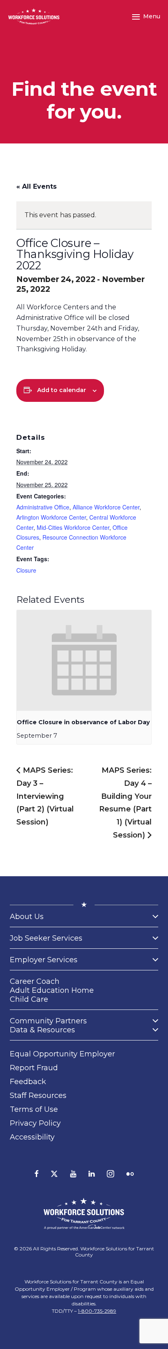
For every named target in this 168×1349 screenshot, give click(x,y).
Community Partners (48, 1020)
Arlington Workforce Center (51, 517)
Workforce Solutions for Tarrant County (114, 1251)
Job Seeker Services (46, 938)
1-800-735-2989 (97, 1311)
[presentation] (84, 660)
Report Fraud (34, 1067)
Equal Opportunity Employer (62, 1053)
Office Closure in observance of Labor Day (83, 722)
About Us (27, 916)
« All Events (36, 186)
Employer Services (43, 959)
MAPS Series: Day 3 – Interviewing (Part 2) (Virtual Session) (45, 796)
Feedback (28, 1081)
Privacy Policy (35, 1123)
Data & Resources (42, 1029)
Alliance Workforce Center (106, 507)
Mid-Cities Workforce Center (73, 527)
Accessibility (32, 1137)
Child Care (29, 999)
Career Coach (35, 981)
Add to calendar (61, 390)
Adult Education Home (52, 990)
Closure (26, 570)
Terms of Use (34, 1109)
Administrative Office (42, 507)
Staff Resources (38, 1095)
